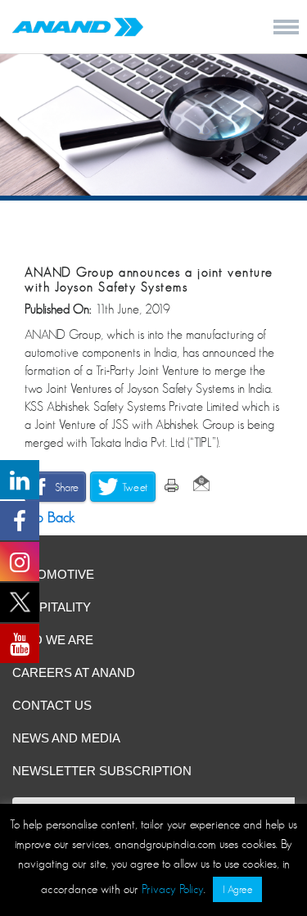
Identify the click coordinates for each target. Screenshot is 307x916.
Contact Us (52, 705)
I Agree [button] (237, 889)
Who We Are (52, 640)
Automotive (53, 574)
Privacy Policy (173, 889)
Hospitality (51, 607)
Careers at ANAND (73, 672)
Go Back (47, 517)
